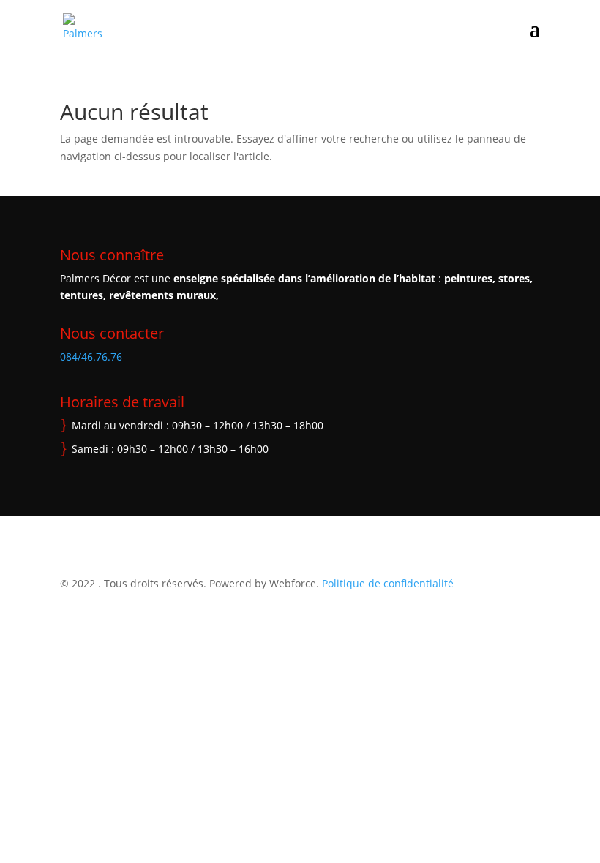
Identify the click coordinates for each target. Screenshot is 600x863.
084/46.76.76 (91, 356)
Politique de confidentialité (388, 583)
